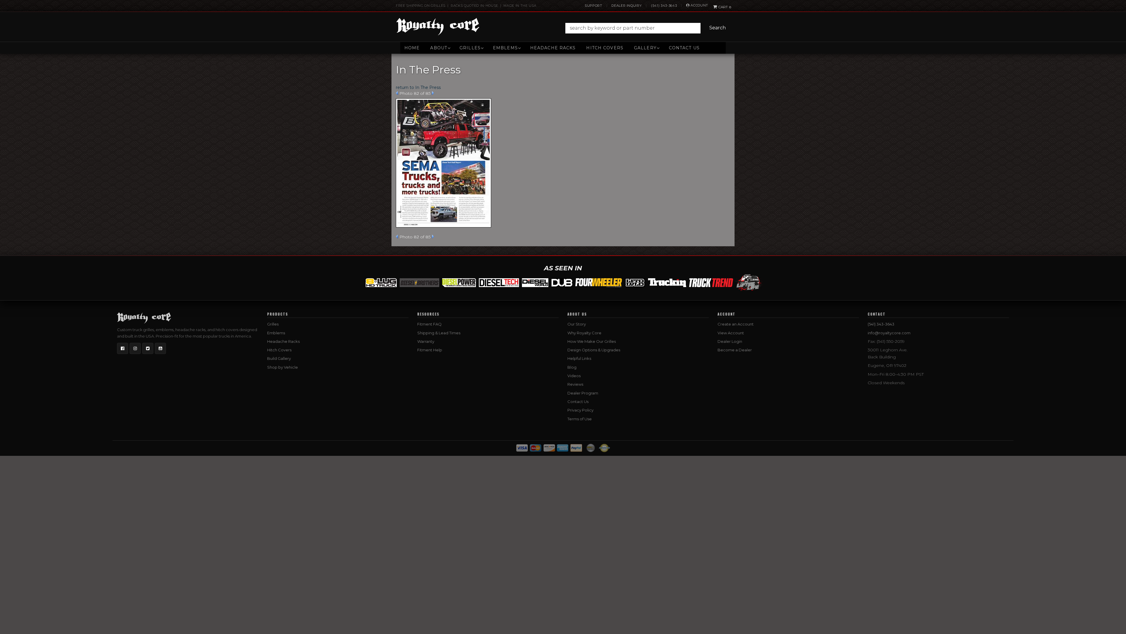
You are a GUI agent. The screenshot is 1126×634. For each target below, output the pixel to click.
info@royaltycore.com (889, 333)
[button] (647, 28)
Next (433, 93)
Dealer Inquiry (626, 6)
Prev (397, 93)
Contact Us (684, 47)
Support (593, 6)
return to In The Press (418, 87)
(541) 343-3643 (664, 6)
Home (412, 47)
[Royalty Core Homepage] (438, 26)
